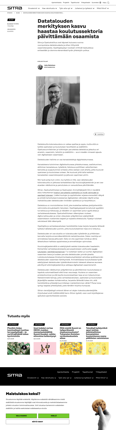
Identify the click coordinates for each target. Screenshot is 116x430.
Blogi (18, 12)
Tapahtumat (75, 2)
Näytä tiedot (37, 422)
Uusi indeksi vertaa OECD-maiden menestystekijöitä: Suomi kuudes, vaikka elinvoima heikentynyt (45, 332)
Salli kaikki (21, 416)
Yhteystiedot (85, 2)
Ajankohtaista (56, 2)
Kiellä (54, 416)
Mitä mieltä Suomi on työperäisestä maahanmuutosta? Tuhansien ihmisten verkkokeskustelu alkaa (70, 333)
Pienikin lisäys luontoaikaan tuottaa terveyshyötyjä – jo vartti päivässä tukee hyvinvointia (18, 332)
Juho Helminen (49, 65)
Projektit (66, 2)
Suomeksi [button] (95, 2)
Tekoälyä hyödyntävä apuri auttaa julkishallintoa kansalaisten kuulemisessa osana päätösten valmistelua (97, 333)
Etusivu (9, 12)
